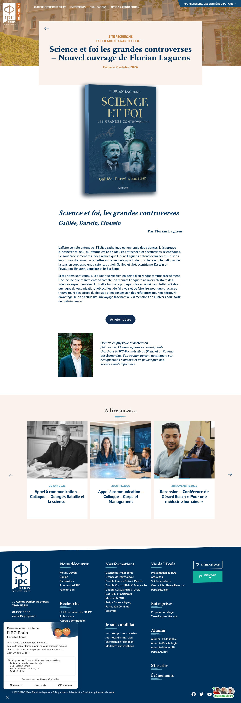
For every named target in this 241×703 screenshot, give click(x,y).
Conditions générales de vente (99, 692)
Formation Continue (117, 606)
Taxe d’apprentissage (164, 616)
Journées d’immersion (119, 637)
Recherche (70, 603)
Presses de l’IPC (70, 585)
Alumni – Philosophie (164, 638)
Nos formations (120, 564)
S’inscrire (159, 665)
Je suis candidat (120, 625)
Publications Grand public (118, 41)
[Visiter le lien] (11, 14)
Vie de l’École (163, 564)
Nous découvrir (74, 564)
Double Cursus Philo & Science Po (125, 585)
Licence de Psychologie (120, 576)
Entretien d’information (120, 641)
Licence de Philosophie (119, 572)
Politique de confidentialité (66, 692)
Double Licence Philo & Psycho (124, 581)
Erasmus (111, 610)
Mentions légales (41, 692)
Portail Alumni (159, 651)
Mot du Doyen (68, 572)
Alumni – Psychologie (164, 643)
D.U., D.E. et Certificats (119, 593)
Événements (78, 7)
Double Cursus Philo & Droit (123, 589)
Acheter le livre (120, 319)
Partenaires (67, 581)
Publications (98, 7)
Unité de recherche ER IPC (50, 7)
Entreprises (162, 603)
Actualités (157, 576)
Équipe (64, 576)
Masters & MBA (115, 598)
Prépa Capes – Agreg (118, 602)
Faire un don (67, 589)
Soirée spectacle (161, 581)
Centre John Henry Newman (168, 585)
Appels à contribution (125, 7)
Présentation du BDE (163, 572)
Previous (9, 475)
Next (231, 474)
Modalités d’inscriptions (120, 645)
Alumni (158, 630)
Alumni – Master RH (163, 647)
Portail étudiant (160, 589)
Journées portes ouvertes (121, 633)
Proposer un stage (162, 612)
